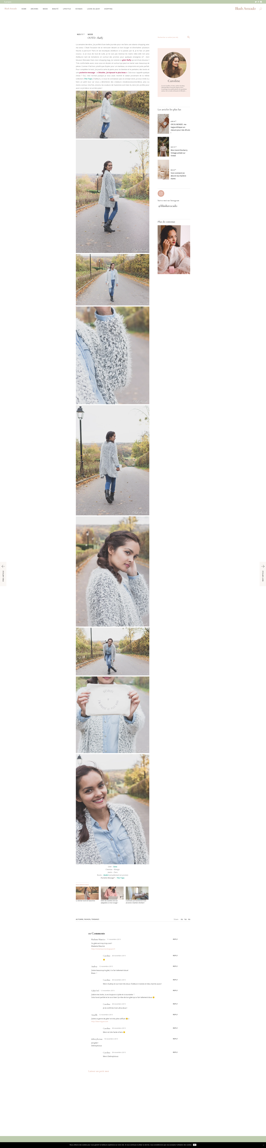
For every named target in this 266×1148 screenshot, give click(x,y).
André (105, 875)
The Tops (120, 878)
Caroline (106, 956)
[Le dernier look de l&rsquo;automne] (87, 893)
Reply (175, 939)
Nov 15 (174, 147)
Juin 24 (173, 121)
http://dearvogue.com (99, 1021)
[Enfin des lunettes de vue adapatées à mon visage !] (112, 893)
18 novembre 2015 (111, 1039)
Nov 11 (81, 34)
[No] (263, 1145)
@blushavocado (167, 206)
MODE (90, 34)
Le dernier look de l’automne (85, 901)
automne (79, 919)
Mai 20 (173, 170)
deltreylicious (96, 1039)
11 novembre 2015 (114, 939)
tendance (95, 919)
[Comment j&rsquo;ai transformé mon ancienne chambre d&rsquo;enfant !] (137, 893)
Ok (195, 1145)
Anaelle (94, 1015)
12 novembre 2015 (106, 966)
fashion (87, 919)
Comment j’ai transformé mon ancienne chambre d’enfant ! (136, 902)
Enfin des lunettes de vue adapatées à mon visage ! (109, 902)
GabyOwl (95, 990)
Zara (115, 866)
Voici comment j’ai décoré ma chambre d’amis (178, 176)
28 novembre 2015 (119, 956)
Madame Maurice (98, 939)
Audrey (94, 966)
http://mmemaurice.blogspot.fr (103, 949)
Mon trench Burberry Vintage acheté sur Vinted (179, 153)
